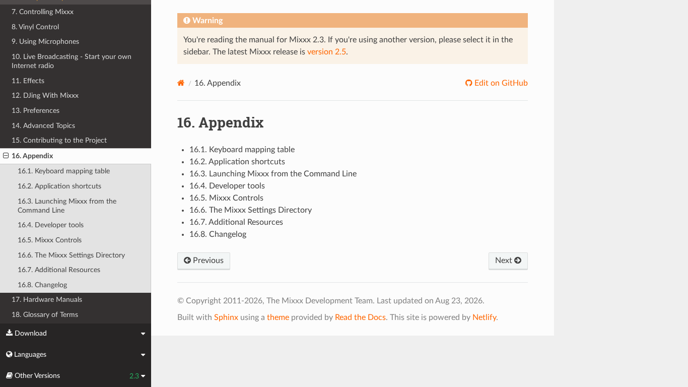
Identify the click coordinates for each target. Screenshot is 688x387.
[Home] (181, 83)
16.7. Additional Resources (59, 270)
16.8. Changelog (42, 285)
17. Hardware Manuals (47, 299)
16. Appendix (32, 156)
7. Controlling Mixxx (43, 12)
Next (504, 260)
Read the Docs (360, 317)
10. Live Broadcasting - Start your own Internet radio (71, 61)
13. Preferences (35, 110)
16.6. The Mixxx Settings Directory (71, 255)
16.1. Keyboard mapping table (64, 171)
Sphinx (226, 317)
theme (278, 317)
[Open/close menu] (6, 156)
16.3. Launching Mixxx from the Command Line (67, 206)
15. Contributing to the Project (59, 140)
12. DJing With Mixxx (45, 95)
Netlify (484, 317)
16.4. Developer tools (51, 225)
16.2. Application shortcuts (59, 186)
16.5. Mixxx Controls (50, 240)
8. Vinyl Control (35, 27)
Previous (207, 260)
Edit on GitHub (500, 83)
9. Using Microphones (45, 41)
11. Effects (28, 81)
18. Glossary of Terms (45, 314)
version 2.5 (326, 52)
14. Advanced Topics (43, 126)
